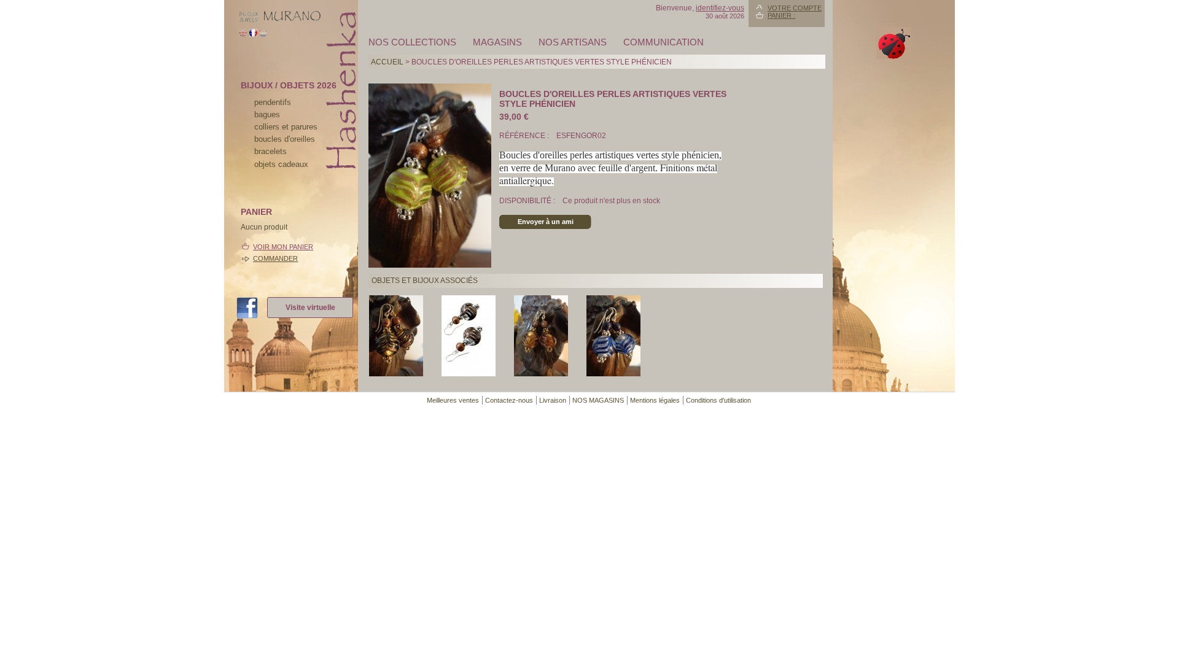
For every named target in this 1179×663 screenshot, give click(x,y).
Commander (275, 258)
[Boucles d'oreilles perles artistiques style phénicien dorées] (396, 374)
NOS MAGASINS (598, 400)
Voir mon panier (283, 246)
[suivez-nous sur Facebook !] (251, 308)
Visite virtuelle (310, 307)
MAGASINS (497, 42)
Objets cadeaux (281, 164)
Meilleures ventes (453, 400)
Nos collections (412, 42)
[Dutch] (263, 34)
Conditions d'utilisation (718, 400)
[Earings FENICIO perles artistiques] (469, 374)
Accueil (387, 62)
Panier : (781, 15)
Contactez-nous (509, 400)
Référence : (525, 135)
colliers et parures (285, 126)
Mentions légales (655, 400)
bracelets (270, 151)
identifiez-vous (720, 8)
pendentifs (272, 102)
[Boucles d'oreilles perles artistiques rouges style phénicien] (541, 374)
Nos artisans (573, 42)
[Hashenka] (279, 20)
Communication (663, 42)
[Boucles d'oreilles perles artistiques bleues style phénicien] (613, 374)
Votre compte (795, 8)
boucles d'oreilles (284, 139)
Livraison (552, 400)
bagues (267, 114)
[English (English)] (243, 34)
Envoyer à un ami (546, 221)
